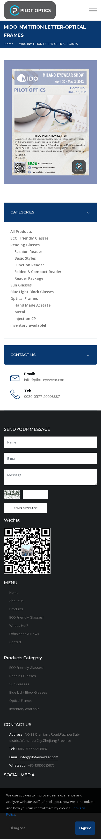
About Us (16, 600)
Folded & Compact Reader (38, 271)
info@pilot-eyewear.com (39, 757)
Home (8, 44)
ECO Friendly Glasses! (29, 238)
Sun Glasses (21, 285)
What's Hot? (18, 625)
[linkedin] (8, 783)
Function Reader (29, 264)
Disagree (18, 828)
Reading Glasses (25, 244)
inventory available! (28, 325)
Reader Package (29, 278)
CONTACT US (22, 354)
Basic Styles (25, 258)
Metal (20, 311)
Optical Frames (24, 298)
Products (16, 609)
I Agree (85, 828)
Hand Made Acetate (33, 305)
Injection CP (25, 318)
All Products (21, 231)
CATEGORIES (22, 212)
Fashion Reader (28, 251)
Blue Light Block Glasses (32, 291)
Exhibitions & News (24, 633)
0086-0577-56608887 (31, 748)
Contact (15, 642)
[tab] (50, 212)
